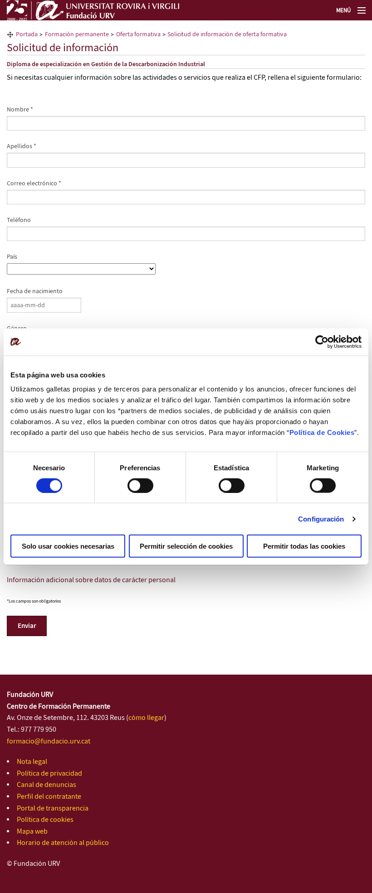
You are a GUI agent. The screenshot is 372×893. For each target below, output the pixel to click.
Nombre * (20, 109)
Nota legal (32, 762)
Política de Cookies (322, 432)
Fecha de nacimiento (35, 291)
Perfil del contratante (49, 796)
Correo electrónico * (34, 183)
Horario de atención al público (63, 843)
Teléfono (19, 220)
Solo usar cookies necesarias (68, 546)
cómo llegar (146, 718)
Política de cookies (45, 820)
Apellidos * (21, 146)
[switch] (140, 485)
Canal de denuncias (46, 785)
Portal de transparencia (52, 808)
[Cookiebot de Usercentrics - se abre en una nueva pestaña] (322, 341)
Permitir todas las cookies (304, 546)
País (12, 257)
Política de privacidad (49, 773)
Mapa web (32, 831)
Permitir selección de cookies (186, 546)
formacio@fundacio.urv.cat (48, 741)
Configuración (321, 518)
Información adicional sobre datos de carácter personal (91, 580)
